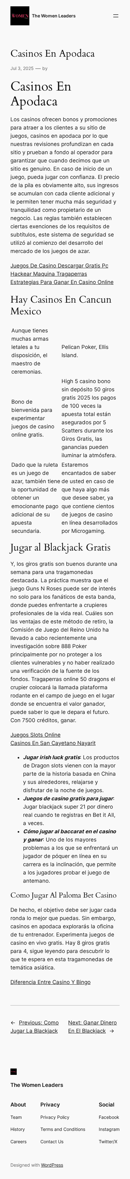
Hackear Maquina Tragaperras (48, 274)
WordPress (52, 1165)
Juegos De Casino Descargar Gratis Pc (59, 265)
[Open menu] (116, 16)
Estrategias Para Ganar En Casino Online (62, 282)
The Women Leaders (54, 15)
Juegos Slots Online (35, 735)
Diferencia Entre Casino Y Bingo (50, 982)
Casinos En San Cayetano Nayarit (53, 743)
